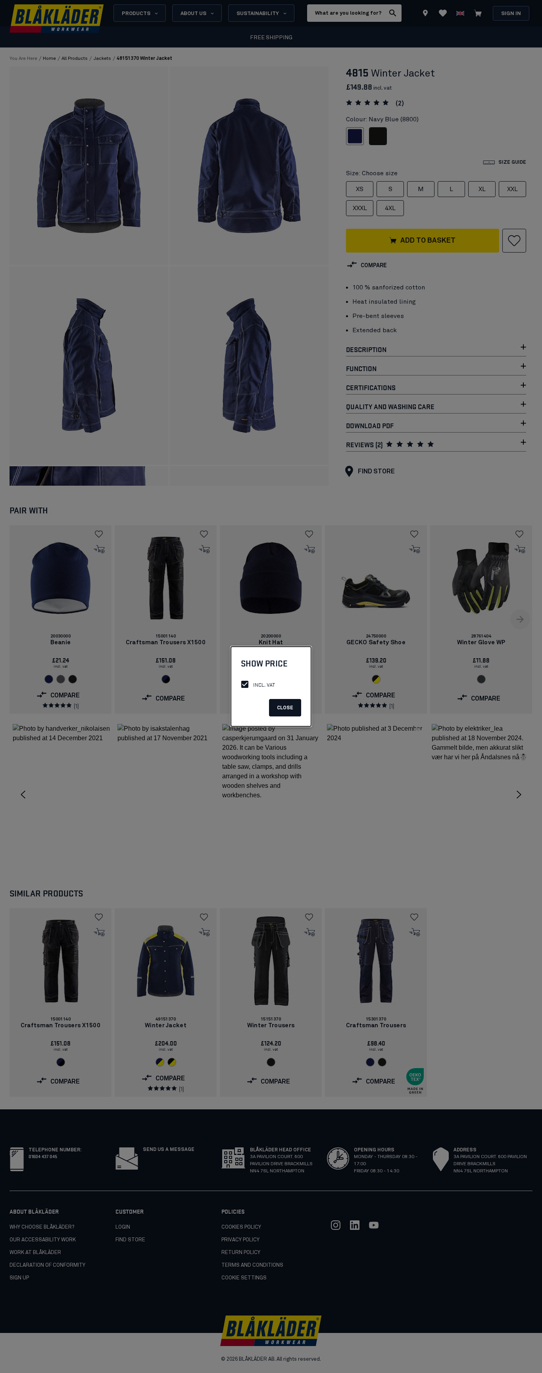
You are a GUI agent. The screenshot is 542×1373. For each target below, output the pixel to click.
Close (285, 708)
